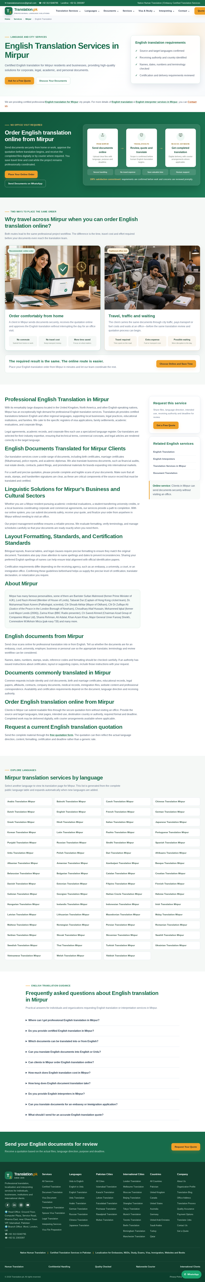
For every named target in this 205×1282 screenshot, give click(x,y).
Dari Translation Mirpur (118, 853)
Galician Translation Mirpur (22, 894)
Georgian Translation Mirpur (72, 894)
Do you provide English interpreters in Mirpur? (56, 1093)
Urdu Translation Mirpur (20, 853)
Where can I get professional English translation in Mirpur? (63, 1020)
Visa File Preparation (52, 1230)
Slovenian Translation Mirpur (122, 935)
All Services (47, 1181)
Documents (111, 10)
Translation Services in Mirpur (169, 466)
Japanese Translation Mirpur (171, 822)
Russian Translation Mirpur (71, 842)
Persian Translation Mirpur (120, 924)
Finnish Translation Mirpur (169, 883)
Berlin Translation (131, 1225)
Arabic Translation (77, 1203)
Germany (154, 1214)
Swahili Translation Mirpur (169, 935)
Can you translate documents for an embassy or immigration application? (73, 1104)
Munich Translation (132, 1214)
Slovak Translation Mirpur (71, 935)
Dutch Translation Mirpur (21, 811)
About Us (181, 1181)
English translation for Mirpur (61, 102)
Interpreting (167, 10)
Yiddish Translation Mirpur (120, 955)
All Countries (156, 1181)
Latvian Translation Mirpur (21, 914)
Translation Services (68, 10)
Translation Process (186, 1203)
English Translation (164, 452)
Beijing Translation (131, 1198)
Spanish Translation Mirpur (170, 842)
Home (7, 19)
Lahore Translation (104, 1198)
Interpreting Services (51, 1224)
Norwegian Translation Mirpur (73, 924)
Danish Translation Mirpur (21, 883)
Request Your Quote (186, 1147)
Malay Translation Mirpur (168, 914)
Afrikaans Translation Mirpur (170, 853)
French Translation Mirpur (120, 811)
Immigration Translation (53, 1207)
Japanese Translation (79, 1225)
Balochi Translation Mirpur (71, 801)
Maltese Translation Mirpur (22, 924)
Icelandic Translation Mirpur (72, 904)
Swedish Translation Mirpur (22, 945)
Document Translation (165, 473)
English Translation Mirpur (71, 811)
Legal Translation (50, 1218)
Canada (153, 1198)
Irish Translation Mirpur (168, 904)
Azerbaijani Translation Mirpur (122, 863)
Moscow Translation (132, 1192)
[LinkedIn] (14, 1205)
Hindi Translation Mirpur (70, 822)
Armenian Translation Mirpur (72, 863)
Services (129, 10)
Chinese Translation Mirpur (170, 801)
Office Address (184, 1198)
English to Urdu (76, 1187)
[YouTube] (27, 1205)
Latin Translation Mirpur (70, 832)
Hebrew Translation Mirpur (169, 894)
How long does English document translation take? (59, 1083)
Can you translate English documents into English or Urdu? (64, 1051)
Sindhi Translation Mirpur (120, 842)
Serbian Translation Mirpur (21, 935)
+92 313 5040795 (50, 3)
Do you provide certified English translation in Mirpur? (61, 1030)
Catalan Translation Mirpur (120, 873)
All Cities (100, 1181)
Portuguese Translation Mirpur (172, 832)
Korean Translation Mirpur (21, 832)
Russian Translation (78, 1214)
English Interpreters (164, 459)
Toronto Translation (132, 1220)
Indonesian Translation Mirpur (122, 904)
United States (156, 1203)
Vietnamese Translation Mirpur (24, 955)
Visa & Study (147, 10)
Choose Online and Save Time (176, 364)
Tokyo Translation (131, 1209)
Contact (184, 10)
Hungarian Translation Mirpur (23, 904)
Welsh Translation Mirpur (70, 955)
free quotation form (61, 735)
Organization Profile (186, 1187)
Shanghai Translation (133, 1203)
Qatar (152, 1236)
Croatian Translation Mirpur (170, 873)
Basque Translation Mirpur (169, 863)
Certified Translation (51, 1187)
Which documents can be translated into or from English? (63, 1041)
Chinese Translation (78, 1220)
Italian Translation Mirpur (119, 822)
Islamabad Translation (106, 1187)
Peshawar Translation (106, 1209)
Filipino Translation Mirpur (120, 883)
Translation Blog (184, 1192)
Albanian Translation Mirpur (22, 863)
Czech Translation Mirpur (119, 801)
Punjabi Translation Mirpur (21, 842)
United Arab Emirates (160, 1220)
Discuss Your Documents (53, 80)
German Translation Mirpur (169, 811)
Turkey (153, 1231)
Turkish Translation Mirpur (120, 945)
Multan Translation (104, 1220)
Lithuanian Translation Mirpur (73, 914)
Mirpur (28, 19)
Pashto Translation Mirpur (120, 832)
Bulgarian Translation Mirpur (72, 873)
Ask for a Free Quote (19, 80)
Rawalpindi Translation (106, 1214)
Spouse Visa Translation (53, 1213)
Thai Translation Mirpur (69, 945)
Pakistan (154, 1187)
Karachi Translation (105, 1192)
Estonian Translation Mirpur (72, 883)
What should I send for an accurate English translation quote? (65, 1114)
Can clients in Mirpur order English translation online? (61, 1062)
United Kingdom (157, 1192)
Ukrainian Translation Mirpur (170, 945)
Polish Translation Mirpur (70, 853)
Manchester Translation (134, 1236)
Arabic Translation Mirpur (21, 801)
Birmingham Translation (134, 1231)
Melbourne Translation (133, 1187)
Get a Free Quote (166, 425)
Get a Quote (183, 1231)
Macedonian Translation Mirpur (123, 914)
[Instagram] (21, 1205)
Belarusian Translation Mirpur (23, 873)
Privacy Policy (176, 1277)
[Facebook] (7, 1205)
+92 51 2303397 (77, 3)
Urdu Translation (76, 1198)
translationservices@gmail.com (21, 3)
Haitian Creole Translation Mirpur (124, 894)
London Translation (132, 1181)
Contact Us (182, 1225)
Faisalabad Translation (106, 1203)
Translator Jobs (184, 1220)
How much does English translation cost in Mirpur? (59, 1072)
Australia (154, 1209)
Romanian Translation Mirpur (171, 924)
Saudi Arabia (156, 1225)
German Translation (78, 1209)
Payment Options (185, 1214)
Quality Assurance (185, 1209)
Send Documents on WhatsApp (25, 183)
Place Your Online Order (21, 174)
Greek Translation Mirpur (20, 822)
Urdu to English (76, 1181)
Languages (92, 10)
